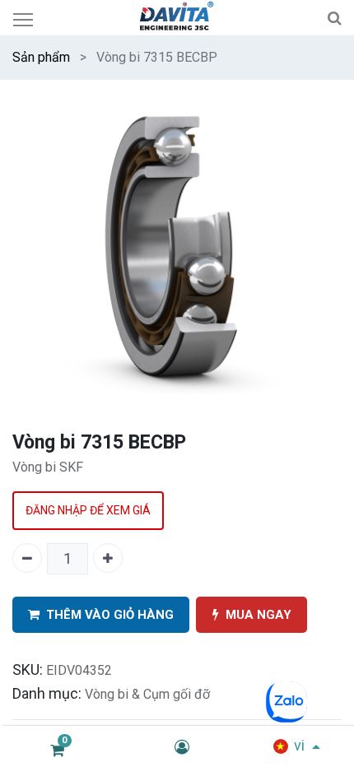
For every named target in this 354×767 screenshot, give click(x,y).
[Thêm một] (108, 558)
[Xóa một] (27, 558)
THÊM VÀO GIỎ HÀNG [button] (110, 614)
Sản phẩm (41, 57)
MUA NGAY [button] (258, 614)
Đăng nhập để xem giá (88, 510)
